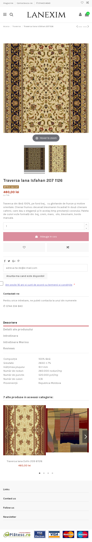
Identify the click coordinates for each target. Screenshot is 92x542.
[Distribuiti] (5, 261)
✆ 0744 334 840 (13, 306)
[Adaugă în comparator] (68, 247)
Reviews (9, 348)
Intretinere (10, 335)
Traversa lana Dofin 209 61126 (24, 461)
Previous (6, 436)
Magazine (8, 3)
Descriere (10, 322)
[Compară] (24, 456)
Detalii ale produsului (18, 329)
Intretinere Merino (16, 342)
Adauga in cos (48, 236)
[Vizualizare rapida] (29, 456)
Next (85, 436)
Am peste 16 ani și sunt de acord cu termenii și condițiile (38, 284)
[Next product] (86, 26)
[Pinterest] (18, 261)
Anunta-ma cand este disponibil (25, 276)
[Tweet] (9, 261)
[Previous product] (79, 26)
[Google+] (13, 261)
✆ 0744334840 (43, 3)
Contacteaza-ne (25, 3)
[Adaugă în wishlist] (24, 247)
